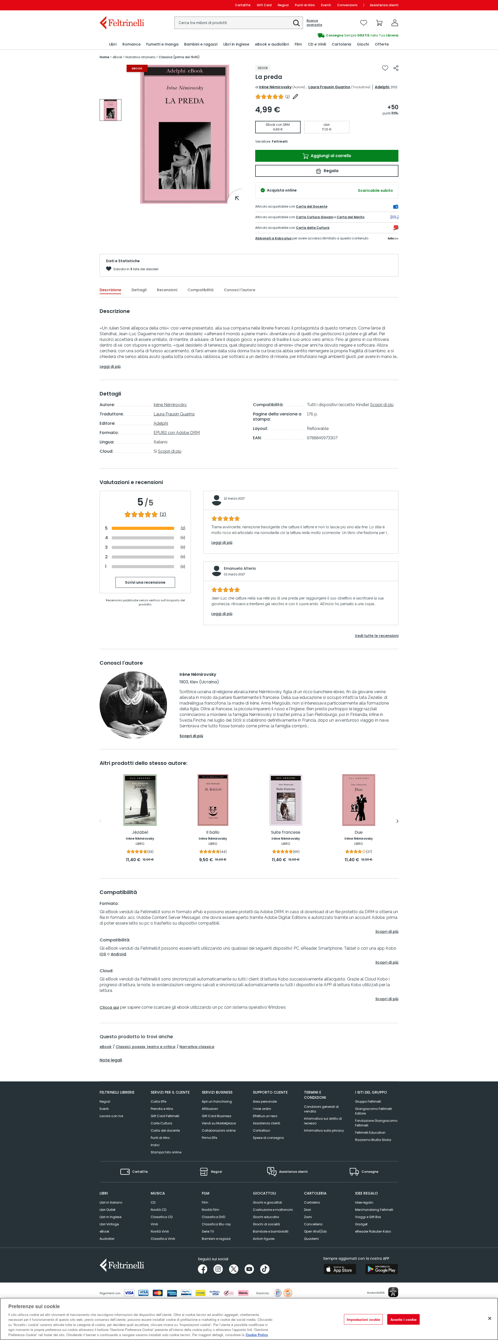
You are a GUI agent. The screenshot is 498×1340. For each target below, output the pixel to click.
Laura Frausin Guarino (329, 87)
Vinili (154, 1224)
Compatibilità (200, 289)
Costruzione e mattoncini (273, 1209)
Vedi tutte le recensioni (376, 635)
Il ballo (212, 832)
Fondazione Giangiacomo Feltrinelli (376, 1122)
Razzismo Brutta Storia (373, 1140)
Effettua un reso (265, 1116)
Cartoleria (312, 1202)
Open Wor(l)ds (315, 1231)
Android (118, 954)
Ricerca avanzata (314, 23)
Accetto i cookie (403, 1319)
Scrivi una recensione (145, 582)
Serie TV (208, 1231)
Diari (307, 1209)
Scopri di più (169, 451)
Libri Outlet (107, 1209)
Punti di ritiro (305, 5)
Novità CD (158, 1209)
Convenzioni (347, 5)
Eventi (326, 5)
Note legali (111, 1060)
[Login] (394, 22)
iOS (103, 954)
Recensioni (167, 289)
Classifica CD (161, 1217)
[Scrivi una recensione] (295, 96)
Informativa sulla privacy (324, 1130)
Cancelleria (313, 1224)
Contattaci (261, 1130)
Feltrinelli (279, 141)
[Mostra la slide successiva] (397, 821)
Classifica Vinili (163, 1238)
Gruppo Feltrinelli (368, 1101)
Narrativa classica (196, 1046)
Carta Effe (158, 1101)
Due (359, 832)
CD (153, 1202)
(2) (163, 514)
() (287, 96)
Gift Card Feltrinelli (165, 1116)
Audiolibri (107, 1238)
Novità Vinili (160, 1231)
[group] (323, 35)
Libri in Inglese (110, 1217)
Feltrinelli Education (370, 1132)
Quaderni (311, 1238)
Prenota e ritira (162, 1109)
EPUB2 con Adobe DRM (177, 432)
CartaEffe (243, 5)
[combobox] (238, 23)
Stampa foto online (166, 1152)
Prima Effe (209, 1138)
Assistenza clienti (384, 5)
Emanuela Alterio (240, 568)
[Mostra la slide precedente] (100, 821)
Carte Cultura (161, 1123)
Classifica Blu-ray (216, 1224)
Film (205, 1202)
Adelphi (382, 87)
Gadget (361, 1224)
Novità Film (210, 1209)
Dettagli (139, 289)
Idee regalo (364, 1202)
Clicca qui (109, 1007)
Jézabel (140, 832)
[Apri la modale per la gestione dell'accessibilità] (393, 1292)
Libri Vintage (109, 1224)
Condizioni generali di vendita (321, 1109)
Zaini (308, 1217)
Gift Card (264, 5)
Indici (155, 1145)
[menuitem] (113, 44)
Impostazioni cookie (363, 1319)
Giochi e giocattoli (267, 1202)
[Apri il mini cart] (379, 22)
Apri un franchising (217, 1101)
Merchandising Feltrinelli (374, 1209)
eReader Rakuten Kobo (373, 1231)
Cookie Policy (257, 1334)
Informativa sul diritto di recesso (323, 1120)
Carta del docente (165, 1130)
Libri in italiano (111, 1202)
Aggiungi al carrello (330, 155)
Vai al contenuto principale (121, 5)
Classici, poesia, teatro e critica (145, 1046)
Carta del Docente (311, 206)
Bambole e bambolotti (270, 1231)
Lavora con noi (111, 1116)
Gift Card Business (216, 1116)
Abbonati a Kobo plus (273, 238)
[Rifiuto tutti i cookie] (489, 1318)
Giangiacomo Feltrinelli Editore (373, 1111)
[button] (296, 23)
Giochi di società (266, 1224)
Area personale (265, 1101)
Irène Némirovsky (275, 87)
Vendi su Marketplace (219, 1123)
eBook (106, 1046)
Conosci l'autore (239, 289)
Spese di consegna (268, 1138)
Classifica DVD (213, 1217)
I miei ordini (262, 1109)
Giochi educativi (266, 1217)
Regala (330, 170)
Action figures (264, 1238)
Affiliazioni (210, 1109)
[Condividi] (395, 68)
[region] (249, 1319)
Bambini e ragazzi (216, 1238)
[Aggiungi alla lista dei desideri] (385, 68)
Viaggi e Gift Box (368, 1217)
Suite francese (285, 832)
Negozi (283, 5)
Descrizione (110, 289)
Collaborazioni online (219, 1130)
